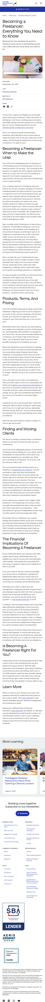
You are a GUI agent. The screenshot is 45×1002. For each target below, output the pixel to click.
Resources (12, 15)
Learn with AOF (27, 698)
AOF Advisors (8, 99)
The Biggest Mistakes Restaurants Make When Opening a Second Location (19, 781)
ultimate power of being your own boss (18, 128)
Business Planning (10, 92)
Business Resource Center (27, 15)
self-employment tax (21, 600)
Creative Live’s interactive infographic (25, 385)
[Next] (40, 768)
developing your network (22, 470)
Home (4, 15)
